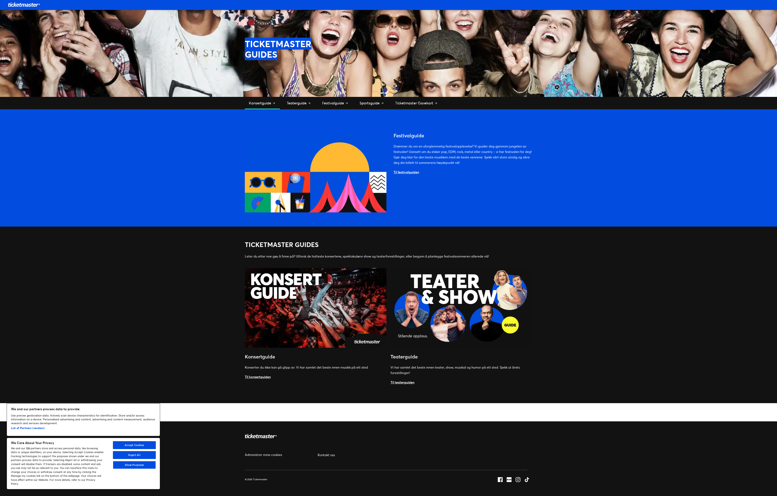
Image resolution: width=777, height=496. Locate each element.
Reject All (134, 455)
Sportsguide (370, 103)
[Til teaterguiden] (461, 346)
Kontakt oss (326, 455)
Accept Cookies (134, 445)
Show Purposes (134, 465)
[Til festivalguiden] (315, 211)
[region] (83, 446)
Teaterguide (297, 103)
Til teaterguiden (402, 382)
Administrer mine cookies (263, 455)
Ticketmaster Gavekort (414, 103)
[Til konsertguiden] (315, 346)
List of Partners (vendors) (28, 428)
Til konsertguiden (258, 377)
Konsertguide (260, 103)
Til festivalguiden (406, 172)
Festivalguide (333, 103)
